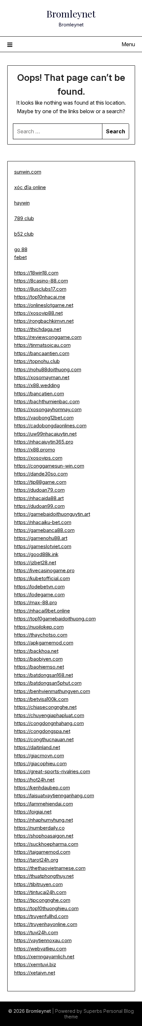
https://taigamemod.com (42, 852)
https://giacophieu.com (40, 763)
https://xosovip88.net (38, 313)
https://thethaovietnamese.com (50, 868)
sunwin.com (27, 172)
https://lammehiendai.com (43, 804)
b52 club (24, 234)
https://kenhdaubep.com (42, 787)
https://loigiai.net (33, 812)
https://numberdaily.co (39, 828)
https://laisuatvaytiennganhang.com (54, 795)
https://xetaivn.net (34, 973)
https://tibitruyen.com (38, 884)
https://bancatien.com (39, 393)
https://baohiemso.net (39, 667)
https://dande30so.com (41, 474)
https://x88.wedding (37, 385)
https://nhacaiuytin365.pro (43, 442)
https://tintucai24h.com (40, 892)
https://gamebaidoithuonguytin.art (52, 514)
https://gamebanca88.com (44, 530)
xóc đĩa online (30, 187)
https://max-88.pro (35, 602)
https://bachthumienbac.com (47, 401)
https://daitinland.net (37, 747)
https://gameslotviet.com (42, 546)
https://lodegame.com (39, 594)
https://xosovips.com (38, 458)
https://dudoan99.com (39, 506)
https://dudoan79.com (39, 490)
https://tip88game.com (40, 482)
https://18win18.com (36, 273)
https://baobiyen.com (38, 659)
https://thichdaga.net (37, 329)
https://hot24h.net (34, 780)
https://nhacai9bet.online (42, 611)
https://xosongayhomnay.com (48, 409)
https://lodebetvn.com (39, 586)
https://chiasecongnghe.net (45, 707)
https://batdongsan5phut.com (48, 683)
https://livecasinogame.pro (44, 570)
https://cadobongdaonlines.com (50, 425)
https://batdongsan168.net (43, 675)
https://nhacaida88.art (39, 498)
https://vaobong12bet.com (44, 417)
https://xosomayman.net (41, 377)
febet (20, 257)
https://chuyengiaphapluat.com (49, 715)
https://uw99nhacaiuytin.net (45, 434)
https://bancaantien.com (41, 353)
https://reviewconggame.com (48, 337)
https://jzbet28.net (35, 562)
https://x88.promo (34, 450)
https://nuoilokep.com (39, 627)
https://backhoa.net (36, 651)
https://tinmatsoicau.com (42, 345)
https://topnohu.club (37, 361)
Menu (128, 44)
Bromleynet (71, 13)
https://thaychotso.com (40, 635)
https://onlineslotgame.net (43, 305)
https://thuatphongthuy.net (44, 876)
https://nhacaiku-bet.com (42, 522)
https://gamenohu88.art (40, 538)
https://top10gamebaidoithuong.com (55, 618)
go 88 (20, 249)
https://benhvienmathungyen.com (52, 691)
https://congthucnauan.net (44, 739)
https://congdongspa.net (42, 731)
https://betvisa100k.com (41, 699)
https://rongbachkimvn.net (44, 321)
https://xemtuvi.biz (35, 964)
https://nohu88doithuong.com (47, 369)
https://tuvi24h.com (36, 932)
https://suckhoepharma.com (46, 844)
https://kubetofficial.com (42, 578)
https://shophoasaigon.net (43, 836)
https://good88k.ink (36, 554)
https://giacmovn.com (39, 755)
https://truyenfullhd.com (41, 916)
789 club (24, 218)
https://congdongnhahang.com (49, 723)
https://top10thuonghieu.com (46, 908)
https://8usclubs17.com (40, 289)
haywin (22, 203)
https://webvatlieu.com (40, 948)
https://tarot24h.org (36, 860)
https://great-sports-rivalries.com (52, 771)
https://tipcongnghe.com (42, 900)
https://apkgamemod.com (43, 643)
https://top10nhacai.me (39, 297)
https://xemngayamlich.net (44, 956)
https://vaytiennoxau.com (43, 940)
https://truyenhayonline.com (45, 924)
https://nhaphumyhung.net (43, 820)
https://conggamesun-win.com (49, 466)
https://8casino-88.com (41, 281)
